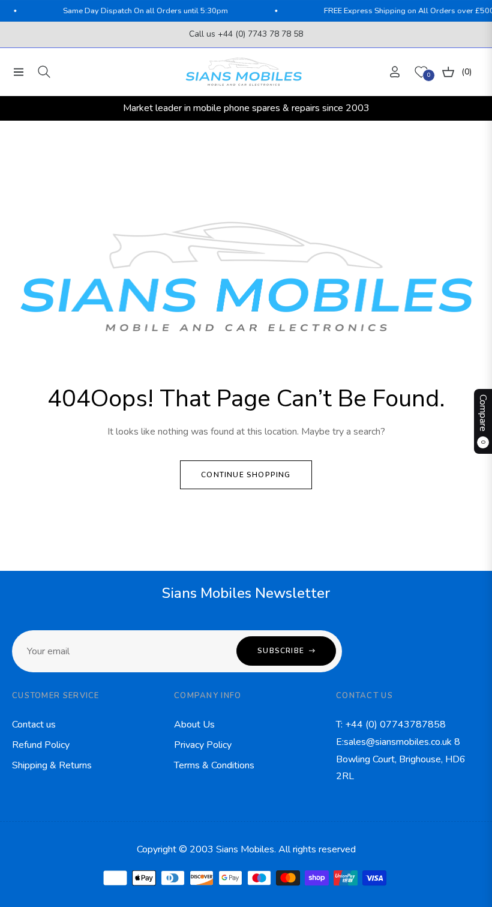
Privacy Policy (203, 745)
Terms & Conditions (214, 765)
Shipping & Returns (52, 765)
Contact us (34, 724)
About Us (194, 724)
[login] (394, 71)
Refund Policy (41, 745)
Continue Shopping (245, 475)
